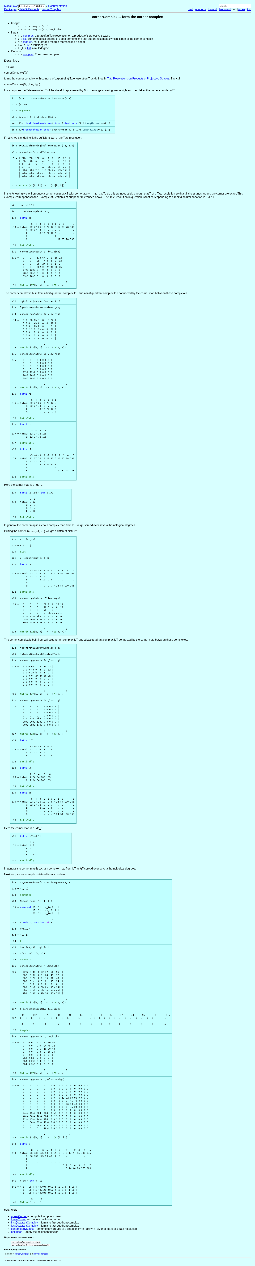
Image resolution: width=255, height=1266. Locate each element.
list (25, 38)
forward (212, 9)
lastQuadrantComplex (24, 1225)
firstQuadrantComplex (24, 1222)
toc (249, 9)
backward (225, 9)
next (190, 9)
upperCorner (19, 1216)
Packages (10, 9)
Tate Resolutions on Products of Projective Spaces (138, 78)
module (27, 41)
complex (28, 35)
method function (41, 1254)
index (241, 9)
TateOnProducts (29, 9)
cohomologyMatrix (22, 1228)
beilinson (16, 1231)
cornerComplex (51, 9)
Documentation (57, 6)
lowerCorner (18, 1219)
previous (200, 9)
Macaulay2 (11, 6)
